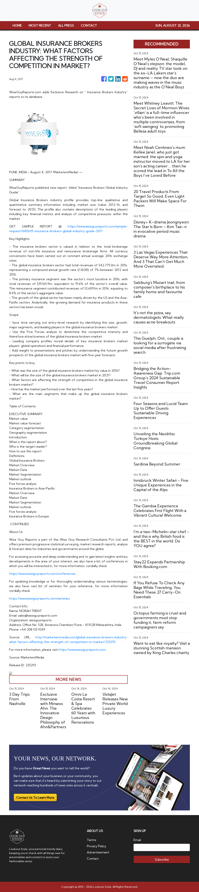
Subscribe (162, 859)
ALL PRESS (66, 25)
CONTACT (89, 25)
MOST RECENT (40, 25)
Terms (91, 840)
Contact (93, 858)
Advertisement (98, 852)
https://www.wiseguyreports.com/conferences (42, 574)
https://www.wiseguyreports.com (82, 650)
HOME (17, 25)
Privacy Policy (96, 846)
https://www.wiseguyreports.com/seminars (39, 598)
